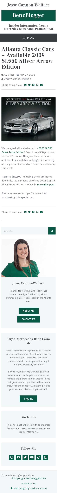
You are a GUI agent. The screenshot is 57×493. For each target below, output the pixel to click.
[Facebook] (18, 457)
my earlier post (46, 184)
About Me (28, 310)
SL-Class (9, 74)
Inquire (28, 398)
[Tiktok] (38, 457)
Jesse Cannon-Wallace (28, 5)
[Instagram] (11, 457)
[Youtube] (31, 457)
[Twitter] (25, 457)
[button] (29, 38)
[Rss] (45, 457)
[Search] (52, 230)
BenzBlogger (28, 15)
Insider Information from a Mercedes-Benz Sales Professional (28, 27)
